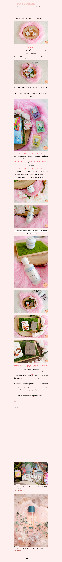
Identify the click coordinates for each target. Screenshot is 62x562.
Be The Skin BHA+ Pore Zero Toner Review (30, 548)
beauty (17, 402)
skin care (23, 402)
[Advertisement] (31, 448)
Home (18, 10)
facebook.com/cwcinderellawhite (31, 396)
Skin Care (32, 10)
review (20, 402)
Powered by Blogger (32, 558)
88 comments (19, 490)
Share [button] (15, 401)
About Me (23, 10)
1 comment (19, 550)
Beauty (28, 10)
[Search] (47, 3)
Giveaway (38, 10)
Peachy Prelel (26, 3)
